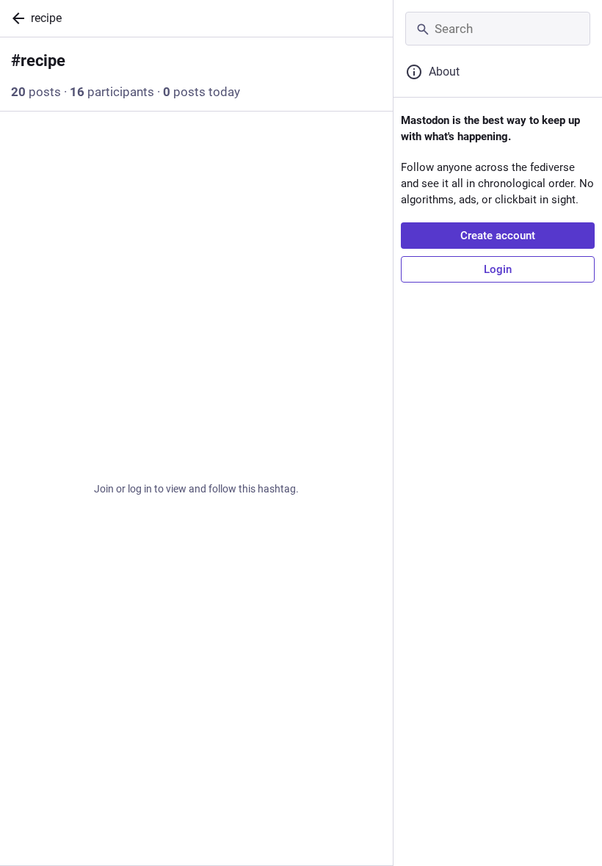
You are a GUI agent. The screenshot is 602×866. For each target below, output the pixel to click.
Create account (497, 235)
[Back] (15, 18)
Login (498, 269)
